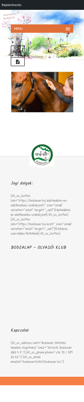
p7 (30, 48)
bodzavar (38, 56)
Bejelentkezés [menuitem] (11, 5)
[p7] (18, 62)
